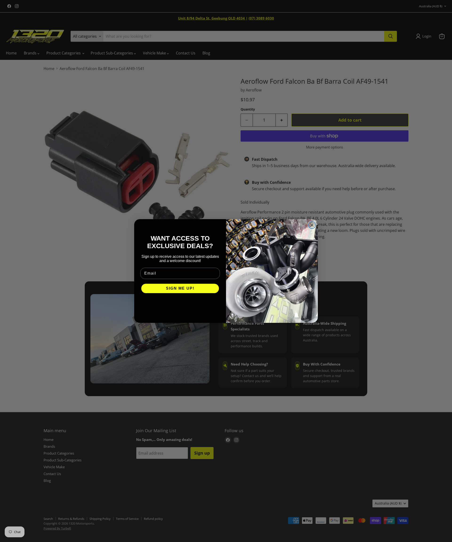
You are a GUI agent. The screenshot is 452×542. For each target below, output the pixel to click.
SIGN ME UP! (180, 288)
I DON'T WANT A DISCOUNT (180, 302)
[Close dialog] (311, 225)
